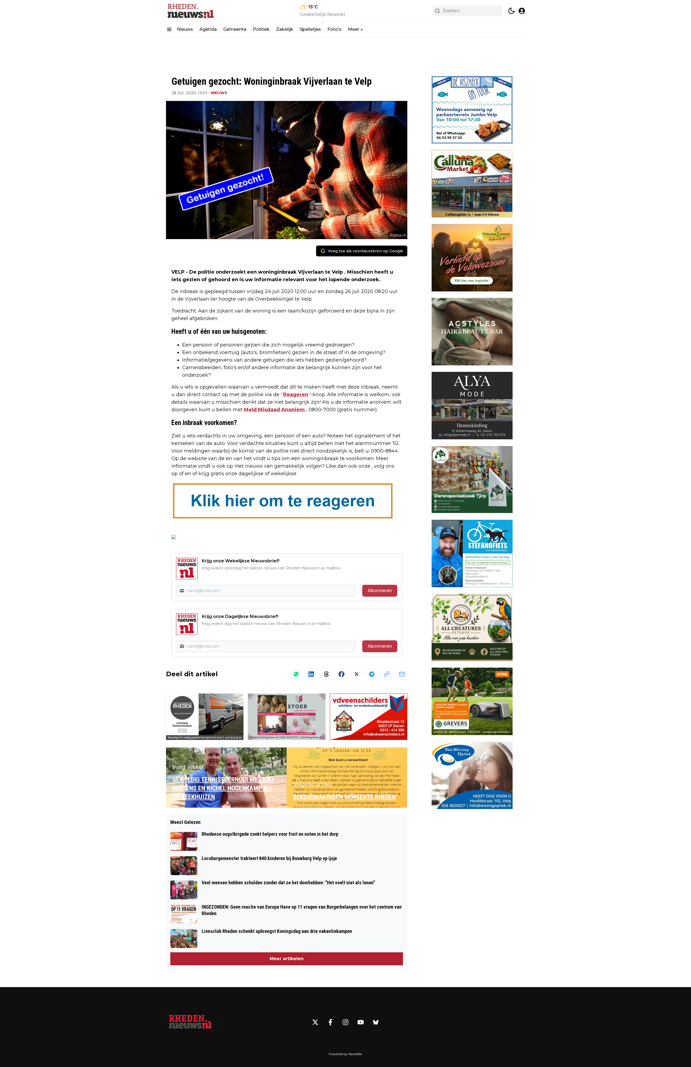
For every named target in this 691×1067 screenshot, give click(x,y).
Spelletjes (310, 29)
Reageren (295, 394)
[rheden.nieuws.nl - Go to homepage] (190, 1022)
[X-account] (315, 1022)
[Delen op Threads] (326, 674)
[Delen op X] (356, 674)
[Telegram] (371, 674)
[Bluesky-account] (375, 1022)
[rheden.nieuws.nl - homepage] (190, 11)
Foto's (334, 29)
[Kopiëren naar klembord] (386, 674)
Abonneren (380, 590)
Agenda (208, 29)
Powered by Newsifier (345, 1054)
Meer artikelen (287, 958)
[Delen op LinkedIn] (311, 674)
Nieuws (185, 29)
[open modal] (522, 11)
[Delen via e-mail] (402, 674)
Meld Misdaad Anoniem (274, 410)
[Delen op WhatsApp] (296, 674)
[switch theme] (511, 11)
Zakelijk (284, 29)
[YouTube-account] (360, 1022)
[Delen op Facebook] (341, 674)
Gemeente (234, 29)
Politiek (261, 29)
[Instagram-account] (345, 1022)
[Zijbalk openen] (169, 29)
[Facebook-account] (330, 1022)
